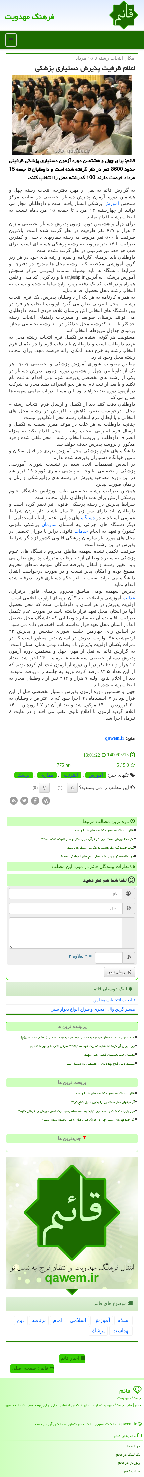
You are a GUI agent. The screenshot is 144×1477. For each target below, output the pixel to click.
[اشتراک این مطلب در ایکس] (24, 800)
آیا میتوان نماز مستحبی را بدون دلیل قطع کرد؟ (103, 1102)
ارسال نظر (117, 972)
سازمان (49, 524)
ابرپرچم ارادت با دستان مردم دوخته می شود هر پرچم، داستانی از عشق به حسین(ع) (78, 1037)
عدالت (129, 597)
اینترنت (71, 775)
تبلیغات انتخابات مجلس (114, 999)
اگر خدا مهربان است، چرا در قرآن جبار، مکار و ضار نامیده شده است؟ (87, 839)
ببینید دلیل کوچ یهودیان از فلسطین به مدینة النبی (100, 1063)
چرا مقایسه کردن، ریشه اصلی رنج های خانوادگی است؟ (97, 856)
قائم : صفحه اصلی (31, 1368)
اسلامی (78, 1320)
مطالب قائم (132, 1470)
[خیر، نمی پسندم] (44, 788)
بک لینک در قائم (128, 1454)
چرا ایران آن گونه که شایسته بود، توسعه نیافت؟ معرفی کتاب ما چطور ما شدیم (82, 1046)
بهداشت (121, 1330)
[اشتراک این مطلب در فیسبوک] (35, 800)
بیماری (47, 775)
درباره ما (133, 1446)
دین (21, 1320)
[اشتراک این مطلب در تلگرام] (46, 800)
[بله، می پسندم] (72, 788)
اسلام (123, 1320)
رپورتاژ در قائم (129, 1462)
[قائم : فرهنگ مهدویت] (124, 14)
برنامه (39, 1320)
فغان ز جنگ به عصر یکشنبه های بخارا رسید (104, 830)
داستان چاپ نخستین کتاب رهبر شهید (109, 1054)
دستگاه (88, 517)
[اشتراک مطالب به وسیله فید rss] (13, 800)
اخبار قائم (71, 1358)
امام (57, 1320)
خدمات (81, 531)
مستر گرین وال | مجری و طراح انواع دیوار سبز (93, 1009)
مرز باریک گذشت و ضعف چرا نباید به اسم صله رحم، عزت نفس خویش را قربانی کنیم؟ (76, 1110)
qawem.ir (114, 738)
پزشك (24, 775)
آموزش (111, 203)
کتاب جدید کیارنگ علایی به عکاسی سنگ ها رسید (100, 847)
